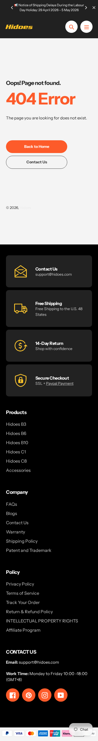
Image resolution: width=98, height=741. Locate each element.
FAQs (11, 504)
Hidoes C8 (16, 461)
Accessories (18, 470)
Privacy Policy (20, 584)
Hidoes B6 (16, 433)
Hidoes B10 (17, 442)
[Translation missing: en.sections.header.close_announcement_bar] (94, 7)
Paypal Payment (60, 383)
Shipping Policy (22, 541)
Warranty (15, 532)
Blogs (11, 513)
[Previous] (12, 7)
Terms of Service (22, 593)
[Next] (85, 7)
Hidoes (25, 207)
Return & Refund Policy (29, 611)
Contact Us (17, 522)
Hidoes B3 (16, 424)
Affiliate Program (23, 630)
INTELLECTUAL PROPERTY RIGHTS (42, 621)
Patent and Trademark (28, 550)
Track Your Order (23, 602)
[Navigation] (86, 27)
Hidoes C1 (16, 451)
